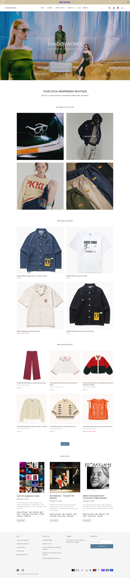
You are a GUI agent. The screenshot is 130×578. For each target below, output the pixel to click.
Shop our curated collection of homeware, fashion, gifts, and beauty (65, 95)
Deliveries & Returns (23, 543)
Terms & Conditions (23, 540)
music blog (25, 514)
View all (65, 444)
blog (30, 512)
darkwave (36, 512)
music (18, 514)
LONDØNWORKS (10, 8)
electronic (69, 514)
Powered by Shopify (34, 574)
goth (41, 512)
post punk (20, 516)
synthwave (27, 516)
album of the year (22, 512)
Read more (21, 520)
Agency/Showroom (22, 554)
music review (34, 514)
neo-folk (41, 514)
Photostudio (20, 551)
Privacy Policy (21, 547)
